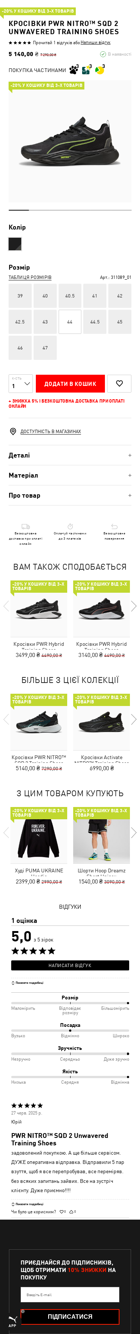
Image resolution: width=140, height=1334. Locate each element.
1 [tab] (19, 210)
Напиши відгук (96, 42)
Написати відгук (70, 965)
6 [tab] (121, 210)
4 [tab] (80, 210)
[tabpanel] (70, 141)
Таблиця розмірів (30, 277)
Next (133, 606)
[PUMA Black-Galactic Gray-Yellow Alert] (15, 244)
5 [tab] (100, 210)
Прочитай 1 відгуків (52, 42)
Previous (6, 606)
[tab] (70, 455)
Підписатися (70, 1317)
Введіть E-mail (39, 1294)
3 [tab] (60, 210)
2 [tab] (39, 210)
